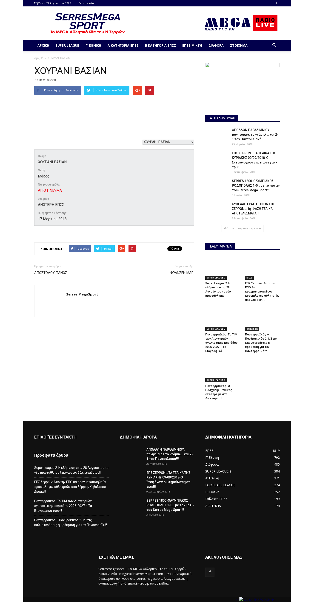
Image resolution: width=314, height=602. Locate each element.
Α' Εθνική (212, 478)
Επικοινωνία (86, 3)
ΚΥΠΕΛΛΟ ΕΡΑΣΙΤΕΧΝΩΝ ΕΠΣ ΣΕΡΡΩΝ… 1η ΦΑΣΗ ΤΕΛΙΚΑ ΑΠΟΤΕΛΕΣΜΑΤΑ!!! (253, 208)
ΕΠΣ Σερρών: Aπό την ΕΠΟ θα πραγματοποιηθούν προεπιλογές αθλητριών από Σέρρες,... (262, 291)
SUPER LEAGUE (67, 45)
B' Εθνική (212, 492)
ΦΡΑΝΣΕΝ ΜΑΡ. (182, 273)
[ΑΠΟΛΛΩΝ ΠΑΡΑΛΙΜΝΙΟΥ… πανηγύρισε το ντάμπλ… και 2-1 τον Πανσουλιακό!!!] (216, 136)
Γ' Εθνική (212, 457)
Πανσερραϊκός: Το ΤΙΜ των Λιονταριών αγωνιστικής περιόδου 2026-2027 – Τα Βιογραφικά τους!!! (63, 505)
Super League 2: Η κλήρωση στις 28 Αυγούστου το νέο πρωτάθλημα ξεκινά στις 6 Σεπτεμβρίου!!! (71, 470)
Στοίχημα (239, 45)
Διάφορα (216, 45)
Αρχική (43, 45)
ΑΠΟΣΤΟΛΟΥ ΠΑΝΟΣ (50, 273)
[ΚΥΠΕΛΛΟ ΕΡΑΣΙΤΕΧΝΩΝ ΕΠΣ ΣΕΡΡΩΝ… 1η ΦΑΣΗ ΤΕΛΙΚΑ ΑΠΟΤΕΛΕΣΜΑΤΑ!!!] (216, 210)
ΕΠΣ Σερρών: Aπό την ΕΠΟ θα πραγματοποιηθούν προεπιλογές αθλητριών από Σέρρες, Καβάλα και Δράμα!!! (70, 486)
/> (237, 600)
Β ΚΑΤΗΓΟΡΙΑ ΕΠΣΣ (160, 45)
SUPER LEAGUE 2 (216, 277)
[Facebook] (276, 3)
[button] (274, 45)
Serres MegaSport (82, 294)
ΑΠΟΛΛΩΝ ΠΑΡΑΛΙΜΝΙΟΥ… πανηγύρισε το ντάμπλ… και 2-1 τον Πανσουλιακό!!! (255, 134)
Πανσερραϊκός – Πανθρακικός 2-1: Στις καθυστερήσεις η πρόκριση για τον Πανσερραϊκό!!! (261, 343)
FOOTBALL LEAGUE (220, 485)
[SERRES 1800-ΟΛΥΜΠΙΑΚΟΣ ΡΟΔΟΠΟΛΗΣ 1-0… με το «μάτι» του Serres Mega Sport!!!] (216, 187)
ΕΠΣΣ (249, 277)
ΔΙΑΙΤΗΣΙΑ (213, 506)
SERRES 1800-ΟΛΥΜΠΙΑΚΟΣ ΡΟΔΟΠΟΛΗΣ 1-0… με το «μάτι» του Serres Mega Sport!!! (256, 185)
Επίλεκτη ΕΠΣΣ (216, 499)
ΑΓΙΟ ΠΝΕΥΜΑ (50, 190)
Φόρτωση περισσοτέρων (241, 228)
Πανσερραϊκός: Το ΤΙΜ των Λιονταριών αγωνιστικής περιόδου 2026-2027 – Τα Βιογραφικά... (221, 343)
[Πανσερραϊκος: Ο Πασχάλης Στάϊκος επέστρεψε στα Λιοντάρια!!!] (222, 370)
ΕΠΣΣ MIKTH (192, 45)
